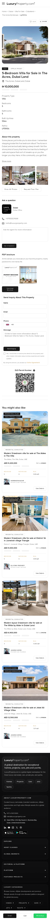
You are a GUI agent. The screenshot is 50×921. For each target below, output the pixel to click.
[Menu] (3, 3)
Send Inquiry (11, 349)
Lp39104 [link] (23, 15)
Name (5, 303)
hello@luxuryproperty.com (16, 816)
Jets (38, 781)
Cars (30, 781)
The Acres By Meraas (10, 15)
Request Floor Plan (31, 189)
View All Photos (38, 59)
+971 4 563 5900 (12, 813)
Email (5, 312)
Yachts (9, 787)
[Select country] (7, 324)
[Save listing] (45, 414)
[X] (17, 827)
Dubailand (30, 11)
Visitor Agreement (33, 363)
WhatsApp (40, 916)
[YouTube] (9, 827)
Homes (9, 781)
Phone (6, 321)
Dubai (11, 11)
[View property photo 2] (18, 175)
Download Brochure (10, 289)
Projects (20, 781)
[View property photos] (25, 45)
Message (7, 330)
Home (4, 11)
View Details (40, 488)
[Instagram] (13, 827)
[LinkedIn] (5, 827)
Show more (6, 161)
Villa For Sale (19, 11)
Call (25, 916)
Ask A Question (9, 246)
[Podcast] (21, 827)
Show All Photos (10, 189)
